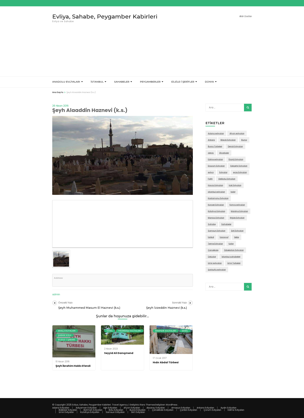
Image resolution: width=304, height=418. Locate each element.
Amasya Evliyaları (180, 407)
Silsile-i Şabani (66, 339)
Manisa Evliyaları (216, 217)
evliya (211, 172)
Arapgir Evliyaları (165, 330)
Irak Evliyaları (235, 185)
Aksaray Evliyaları (155, 407)
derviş (211, 153)
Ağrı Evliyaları (110, 407)
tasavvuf (224, 237)
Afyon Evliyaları (132, 407)
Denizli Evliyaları (235, 146)
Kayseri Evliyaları (216, 204)
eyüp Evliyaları (240, 172)
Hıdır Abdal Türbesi (166, 362)
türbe (231, 243)
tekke (236, 237)
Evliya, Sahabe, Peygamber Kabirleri (104, 16)
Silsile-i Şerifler (182, 81)
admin (56, 294)
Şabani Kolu (64, 335)
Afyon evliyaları (237, 133)
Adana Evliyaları (60, 407)
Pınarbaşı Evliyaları (129, 330)
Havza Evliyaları (215, 185)
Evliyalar (223, 172)
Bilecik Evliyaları (228, 140)
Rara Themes (147, 404)
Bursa (244, 140)
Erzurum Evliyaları (216, 165)
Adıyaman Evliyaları (86, 407)
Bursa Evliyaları (138, 410)
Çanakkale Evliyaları (162, 410)
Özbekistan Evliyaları (234, 250)
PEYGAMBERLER (150, 81)
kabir (233, 191)
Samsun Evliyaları (216, 230)
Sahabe (212, 224)
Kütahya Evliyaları (216, 211)
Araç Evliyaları (67, 330)
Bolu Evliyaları (116, 410)
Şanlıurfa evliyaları (217, 269)
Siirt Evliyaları (237, 230)
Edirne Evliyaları (236, 410)
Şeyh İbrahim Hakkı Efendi (73, 366)
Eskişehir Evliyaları (238, 165)
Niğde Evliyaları (237, 217)
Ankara (211, 140)
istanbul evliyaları (216, 191)
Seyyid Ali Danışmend (118, 353)
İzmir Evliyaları (66, 412)
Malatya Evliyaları (239, 211)
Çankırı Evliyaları (188, 410)
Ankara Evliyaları (205, 407)
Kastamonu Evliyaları (218, 198)
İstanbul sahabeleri (231, 256)
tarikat (211, 237)
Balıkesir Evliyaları (68, 410)
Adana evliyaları (216, 133)
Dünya (209, 81)
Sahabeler (226, 224)
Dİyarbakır (224, 153)
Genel (110, 330)
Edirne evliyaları (215, 159)
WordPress (171, 404)
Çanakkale (213, 250)
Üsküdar (212, 256)
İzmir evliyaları (215, 263)
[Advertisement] (152, 53)
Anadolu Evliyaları (66, 81)
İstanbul (97, 81)
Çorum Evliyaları (212, 410)
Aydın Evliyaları (228, 407)
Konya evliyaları (237, 204)
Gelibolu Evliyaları (226, 178)
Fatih (210, 178)
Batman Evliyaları (93, 410)
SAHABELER (121, 81)
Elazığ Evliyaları (236, 159)
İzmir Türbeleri (234, 263)
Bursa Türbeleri (215, 146)
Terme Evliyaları (215, 243)
